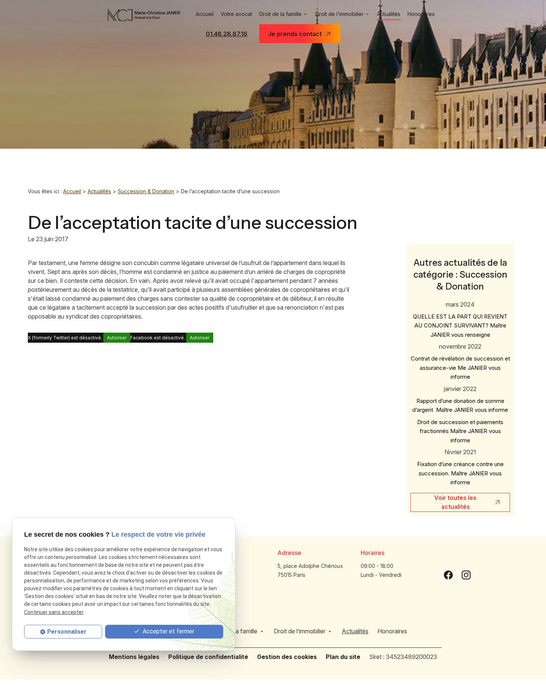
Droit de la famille (280, 14)
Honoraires (421, 14)
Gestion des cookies (287, 656)
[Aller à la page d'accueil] (144, 15)
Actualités (388, 14)
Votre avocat (236, 14)
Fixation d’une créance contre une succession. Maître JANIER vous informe (460, 473)
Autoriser (117, 337)
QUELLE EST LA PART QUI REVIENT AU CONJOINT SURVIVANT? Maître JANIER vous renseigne (460, 325)
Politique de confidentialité (208, 656)
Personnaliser (67, 631)
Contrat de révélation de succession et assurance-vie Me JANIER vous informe (460, 367)
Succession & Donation (146, 191)
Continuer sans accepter (54, 612)
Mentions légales (134, 656)
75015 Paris (311, 570)
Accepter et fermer (167, 631)
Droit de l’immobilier (339, 14)
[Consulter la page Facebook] (448, 574)
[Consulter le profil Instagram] (466, 574)
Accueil (205, 14)
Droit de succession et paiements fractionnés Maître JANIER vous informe (460, 431)
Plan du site (343, 656)
